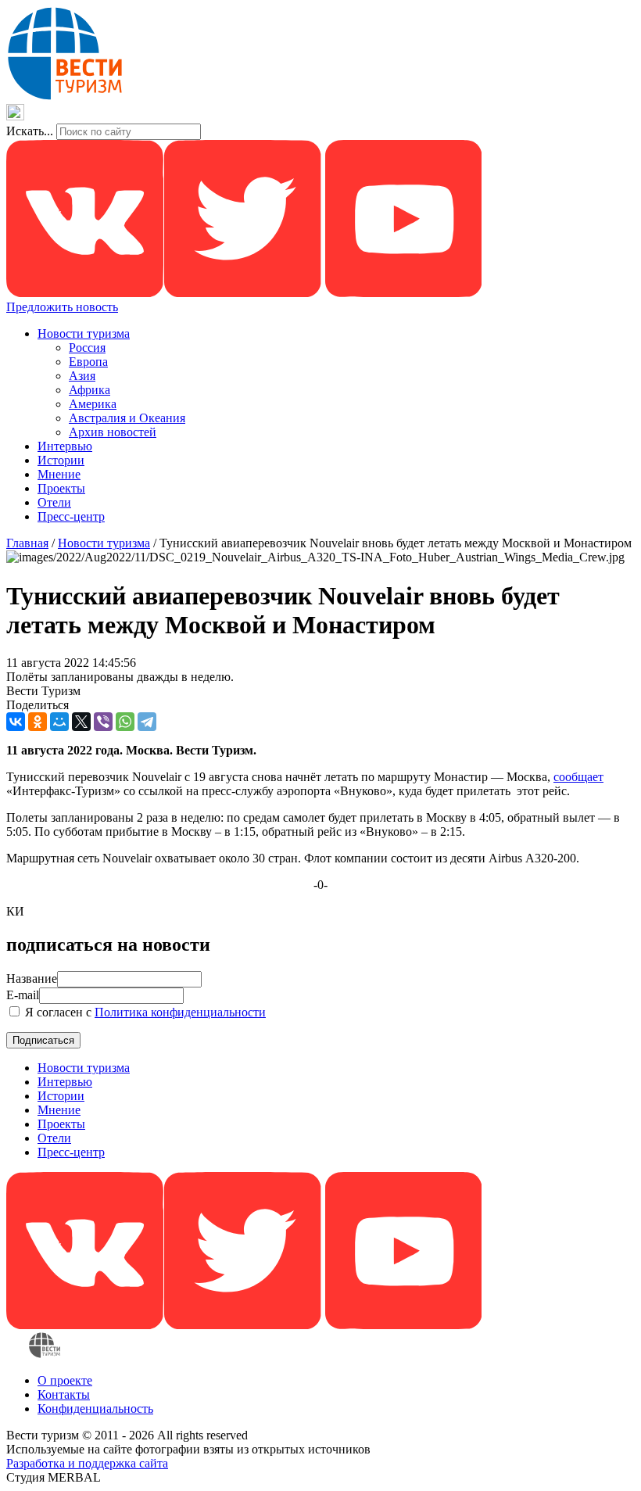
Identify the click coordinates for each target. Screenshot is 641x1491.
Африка (89, 389)
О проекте (65, 1380)
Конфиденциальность (95, 1408)
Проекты (61, 488)
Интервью (65, 446)
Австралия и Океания (127, 418)
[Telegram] (147, 721)
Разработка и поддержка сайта (87, 1463)
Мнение (59, 474)
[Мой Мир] (59, 721)
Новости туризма (84, 333)
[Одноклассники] (37, 721)
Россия (87, 347)
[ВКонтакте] (15, 721)
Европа (88, 361)
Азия (82, 375)
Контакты (64, 1394)
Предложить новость (62, 307)
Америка (92, 403)
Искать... (29, 131)
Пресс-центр (71, 516)
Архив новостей (112, 432)
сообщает (578, 776)
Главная (27, 543)
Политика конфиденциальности (180, 1012)
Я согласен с (144, 1012)
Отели (54, 502)
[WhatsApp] (125, 721)
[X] (81, 721)
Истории (61, 460)
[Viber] (103, 721)
